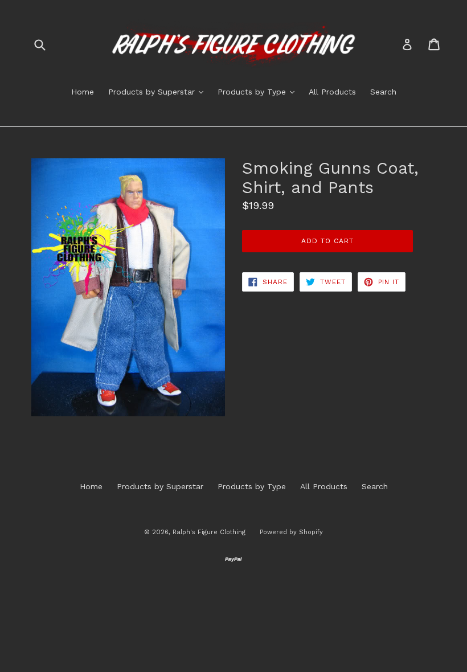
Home (82, 91)
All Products (332, 91)
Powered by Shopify (291, 532)
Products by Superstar (158, 91)
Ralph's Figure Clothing (209, 532)
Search (383, 91)
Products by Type (259, 91)
